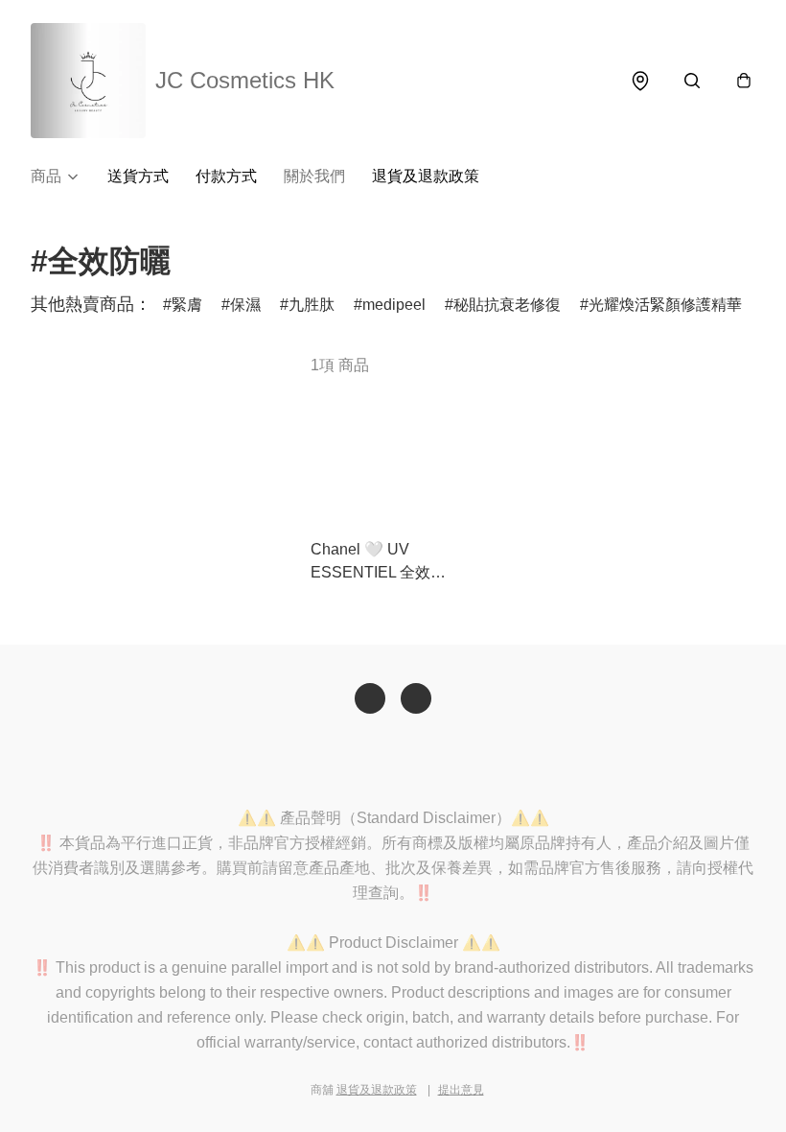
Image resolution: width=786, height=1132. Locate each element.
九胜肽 (312, 304)
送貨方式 (138, 176)
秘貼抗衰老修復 (507, 304)
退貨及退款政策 (425, 176)
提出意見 (461, 1090)
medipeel (394, 304)
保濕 (245, 304)
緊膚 (187, 304)
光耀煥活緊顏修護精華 (665, 304)
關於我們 (314, 176)
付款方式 (226, 176)
